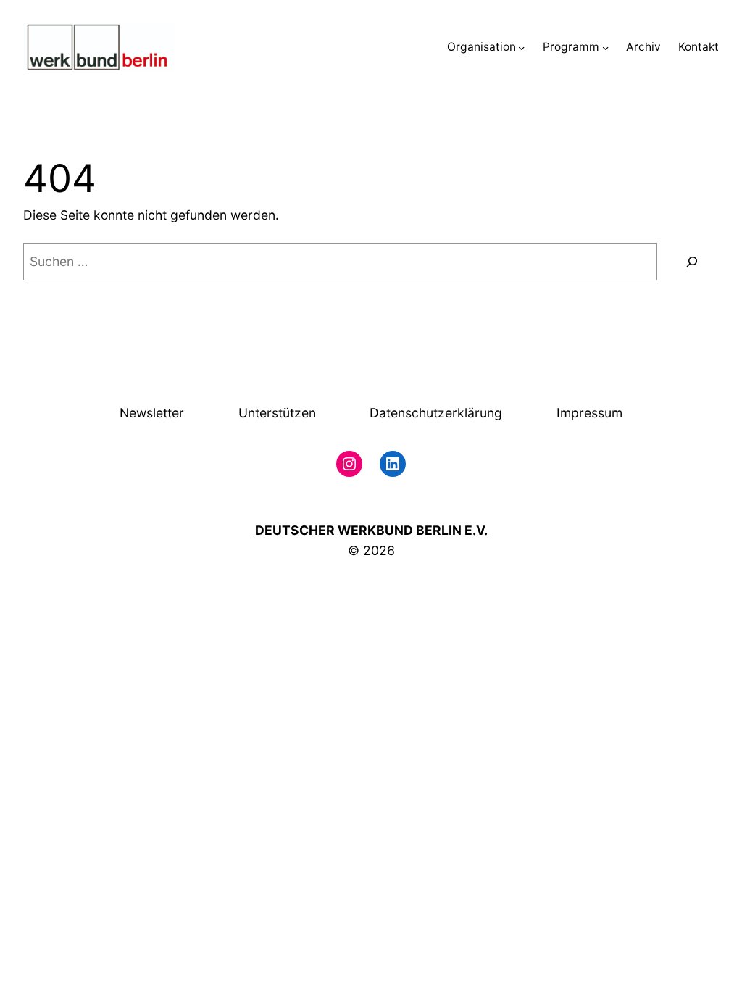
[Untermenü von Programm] (605, 47)
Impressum (589, 412)
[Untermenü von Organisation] (521, 47)
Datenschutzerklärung (436, 412)
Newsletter (152, 412)
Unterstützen (277, 412)
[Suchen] (691, 261)
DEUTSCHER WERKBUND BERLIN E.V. (371, 530)
